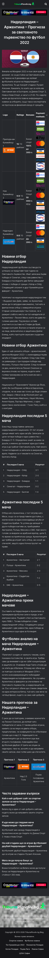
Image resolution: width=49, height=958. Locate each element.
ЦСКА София (24, 953)
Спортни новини (16, 941)
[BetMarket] (9, 204)
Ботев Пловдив (12, 949)
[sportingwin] (9, 243)
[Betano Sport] (23, 768)
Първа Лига (25, 949)
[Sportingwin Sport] (38, 769)
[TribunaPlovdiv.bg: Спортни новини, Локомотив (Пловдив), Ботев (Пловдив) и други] (24, 4)
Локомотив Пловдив (34, 945)
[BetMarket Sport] (9, 769)
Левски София (38, 949)
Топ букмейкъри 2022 (15, 945)
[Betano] (9, 152)
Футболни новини (32, 941)
